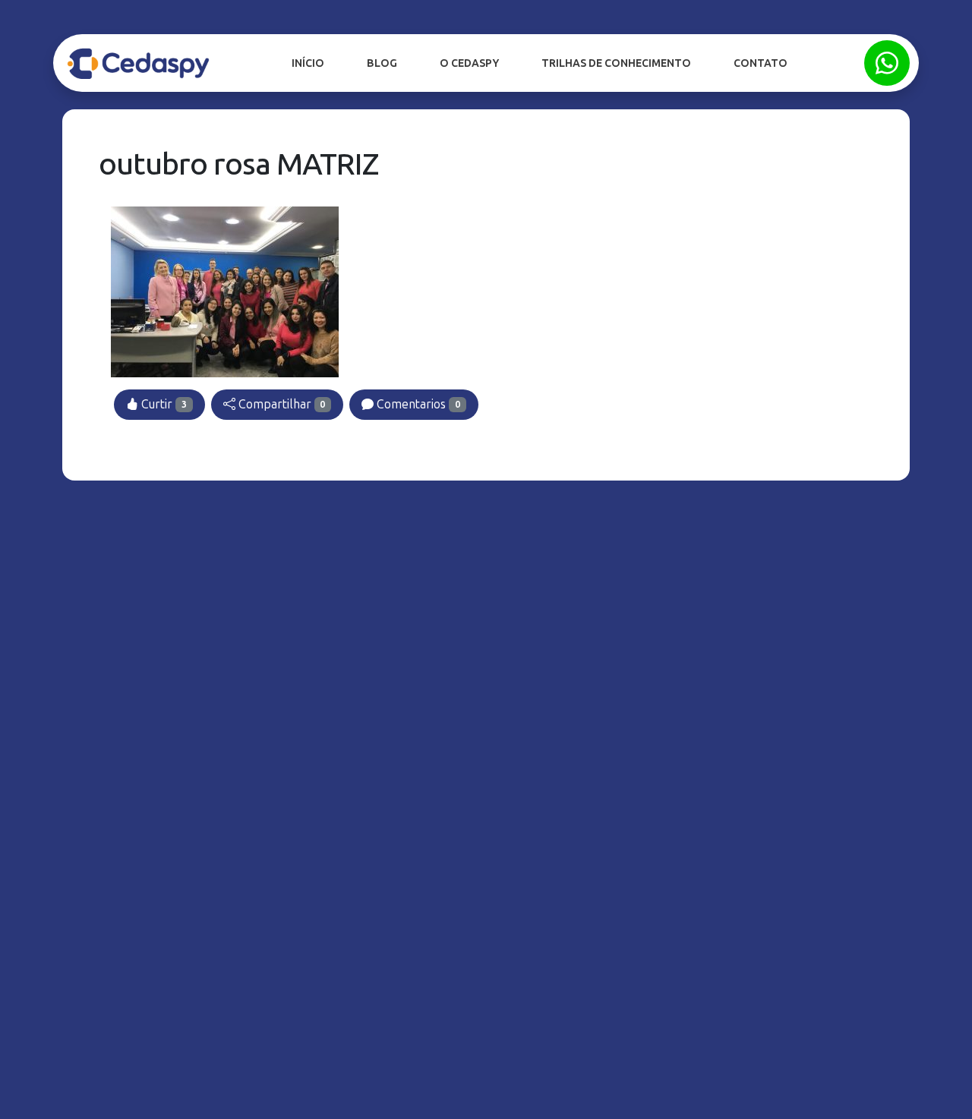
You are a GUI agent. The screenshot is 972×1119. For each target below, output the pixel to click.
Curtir (162, 404)
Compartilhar (280, 404)
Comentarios (417, 404)
